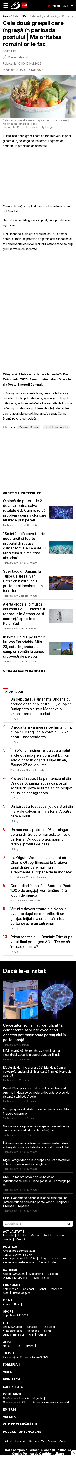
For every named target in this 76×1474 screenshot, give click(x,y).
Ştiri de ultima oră (15, 1441)
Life (24, 16)
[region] (38, 1465)
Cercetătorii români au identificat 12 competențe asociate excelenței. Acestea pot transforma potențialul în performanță (34, 1032)
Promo (52, 1441)
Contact (64, 1441)
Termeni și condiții (41, 1450)
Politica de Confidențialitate (43, 1453)
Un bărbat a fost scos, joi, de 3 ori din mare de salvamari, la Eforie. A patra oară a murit (41, 811)
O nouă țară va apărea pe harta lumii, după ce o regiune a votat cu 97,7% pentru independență (41, 732)
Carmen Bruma (29, 427)
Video (56, 6)
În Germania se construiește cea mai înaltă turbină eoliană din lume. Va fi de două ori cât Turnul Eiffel (36, 1145)
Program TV (36, 1441)
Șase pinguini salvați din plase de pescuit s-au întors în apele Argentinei (37, 1111)
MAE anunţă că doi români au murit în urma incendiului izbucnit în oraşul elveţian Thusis (31, 1052)
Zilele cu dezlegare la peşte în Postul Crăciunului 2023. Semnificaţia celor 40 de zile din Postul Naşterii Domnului (37, 379)
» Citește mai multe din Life (24, 671)
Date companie (16, 1450)
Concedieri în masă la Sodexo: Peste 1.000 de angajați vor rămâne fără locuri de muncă (41, 891)
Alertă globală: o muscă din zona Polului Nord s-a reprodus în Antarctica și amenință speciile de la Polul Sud (24, 614)
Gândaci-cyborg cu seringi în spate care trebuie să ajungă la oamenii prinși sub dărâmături (36, 1128)
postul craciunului (56, 427)
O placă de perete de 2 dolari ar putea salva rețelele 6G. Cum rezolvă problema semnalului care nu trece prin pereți (24, 510)
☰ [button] (5, 5)
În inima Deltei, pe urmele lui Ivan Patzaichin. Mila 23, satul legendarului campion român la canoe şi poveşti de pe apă (24, 647)
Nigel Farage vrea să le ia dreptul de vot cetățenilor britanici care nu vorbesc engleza (36, 1162)
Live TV (68, 6)
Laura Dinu (10, 51)
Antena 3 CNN (10, 16)
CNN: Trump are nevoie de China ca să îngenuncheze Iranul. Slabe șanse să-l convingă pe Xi (36, 1181)
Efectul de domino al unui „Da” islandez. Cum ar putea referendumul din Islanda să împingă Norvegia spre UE (37, 1071)
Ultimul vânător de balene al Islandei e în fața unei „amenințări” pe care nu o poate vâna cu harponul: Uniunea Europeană (36, 1202)
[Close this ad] (73, 1452)
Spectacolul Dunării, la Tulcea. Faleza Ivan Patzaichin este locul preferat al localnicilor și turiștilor (23, 581)
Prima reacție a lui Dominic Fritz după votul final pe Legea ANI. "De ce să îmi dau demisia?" (41, 942)
